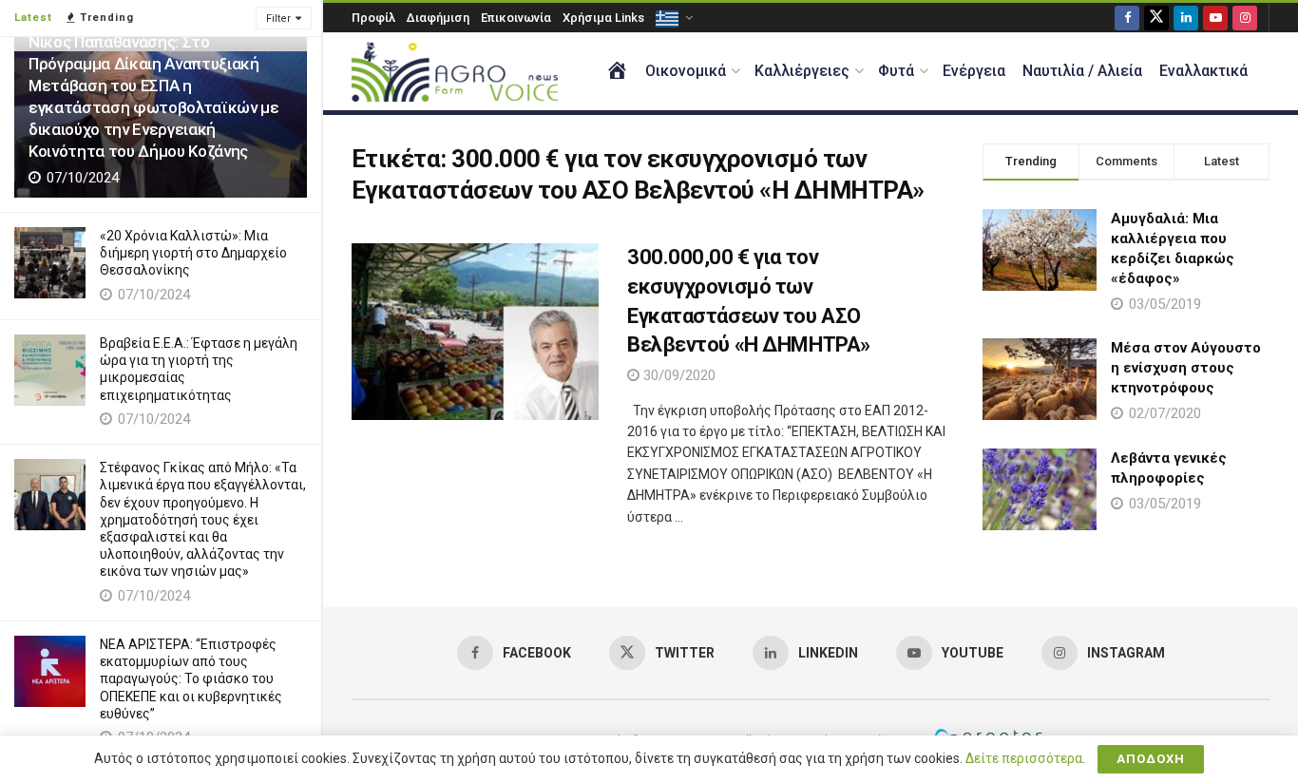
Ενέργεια (974, 71)
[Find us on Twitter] (1156, 17)
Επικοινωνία (516, 17)
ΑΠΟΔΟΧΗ (1151, 759)
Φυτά (896, 71)
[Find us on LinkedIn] (1186, 17)
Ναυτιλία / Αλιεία (1082, 71)
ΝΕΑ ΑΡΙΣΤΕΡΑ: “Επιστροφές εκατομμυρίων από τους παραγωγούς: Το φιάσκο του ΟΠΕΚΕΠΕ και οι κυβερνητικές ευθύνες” (191, 679)
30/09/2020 (677, 375)
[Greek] (673, 17)
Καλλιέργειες (801, 71)
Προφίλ (373, 17)
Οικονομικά (685, 71)
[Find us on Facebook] (1127, 17)
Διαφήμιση (438, 17)
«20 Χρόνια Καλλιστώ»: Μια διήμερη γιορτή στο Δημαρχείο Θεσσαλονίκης (193, 252)
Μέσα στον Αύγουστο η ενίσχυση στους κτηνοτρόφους (1186, 367)
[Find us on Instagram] (1244, 17)
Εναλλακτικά (1203, 71)
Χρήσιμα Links (603, 17)
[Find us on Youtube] (1215, 17)
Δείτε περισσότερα (1023, 758)
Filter (278, 18)
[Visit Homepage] (455, 71)
